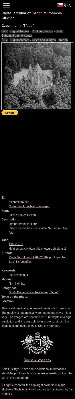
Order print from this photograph (29, 206)
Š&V (5, 31)
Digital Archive (19, 31)
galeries (54, 325)
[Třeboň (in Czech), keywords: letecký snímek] (37, 76)
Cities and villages (44, 40)
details (32, 325)
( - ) (28, 257)
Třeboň (63, 40)
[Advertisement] (37, 153)
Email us (7, 369)
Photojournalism (42, 31)
